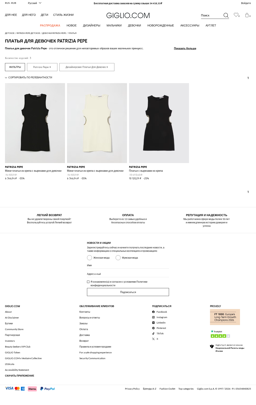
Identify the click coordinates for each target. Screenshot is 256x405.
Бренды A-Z (149, 388)
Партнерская (12, 334)
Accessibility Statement (17, 369)
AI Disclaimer (12, 317)
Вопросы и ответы (89, 317)
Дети (44, 15)
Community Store (14, 329)
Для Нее (11, 15)
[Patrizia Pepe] (42, 67)
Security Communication (92, 358)
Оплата (83, 329)
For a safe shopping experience (95, 352)
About (8, 311)
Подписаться (128, 292)
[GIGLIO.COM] (128, 15)
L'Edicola (9, 364)
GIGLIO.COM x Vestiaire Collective (23, 358)
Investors (10, 340)
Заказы (83, 323)
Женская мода (101, 257)
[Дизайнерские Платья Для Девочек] (86, 67)
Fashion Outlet (167, 388)
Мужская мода (130, 257)
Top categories (186, 388)
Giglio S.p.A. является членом (230, 348)
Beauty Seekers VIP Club (17, 346)
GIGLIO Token (12, 352)
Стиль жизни (63, 15)
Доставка (84, 334)
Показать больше (185, 48)
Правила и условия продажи (95, 346)
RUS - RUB (10, 2)
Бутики (9, 323)
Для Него (29, 15)
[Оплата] (31, 388)
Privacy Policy (132, 388)
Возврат (84, 340)
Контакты (84, 311)
